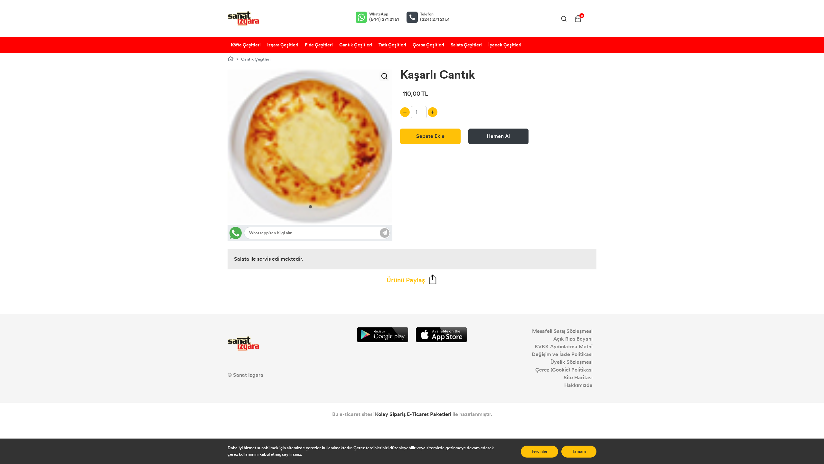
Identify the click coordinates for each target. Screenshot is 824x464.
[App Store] (441, 335)
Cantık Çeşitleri (355, 45)
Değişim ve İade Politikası (562, 354)
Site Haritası (578, 377)
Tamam (579, 451)
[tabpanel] (310, 146)
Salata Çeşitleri (466, 45)
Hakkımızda (578, 385)
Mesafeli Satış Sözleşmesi (562, 331)
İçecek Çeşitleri (504, 45)
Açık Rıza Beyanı (573, 339)
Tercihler (539, 451)
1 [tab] (310, 206)
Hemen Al (498, 136)
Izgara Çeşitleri (282, 45)
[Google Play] (382, 335)
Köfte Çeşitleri (246, 45)
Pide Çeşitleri (319, 45)
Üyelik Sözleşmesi (571, 362)
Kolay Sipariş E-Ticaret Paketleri (413, 414)
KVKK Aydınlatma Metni (564, 346)
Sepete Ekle (430, 136)
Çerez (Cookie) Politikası (564, 369)
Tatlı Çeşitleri (392, 45)
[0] (578, 18)
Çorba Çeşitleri (428, 45)
